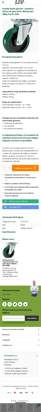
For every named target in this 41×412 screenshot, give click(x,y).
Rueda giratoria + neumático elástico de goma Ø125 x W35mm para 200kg (10, 262)
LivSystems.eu (23, 401)
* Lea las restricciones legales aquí (13, 322)
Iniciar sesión (11, 409)
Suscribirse (31, 318)
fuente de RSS (33, 386)
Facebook (4, 304)
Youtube (25, 304)
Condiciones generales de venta (14, 386)
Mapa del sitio (21, 388)
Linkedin (20, 304)
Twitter (15, 304)
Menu (20, 409)
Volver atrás (3, 2)
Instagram (10, 304)
